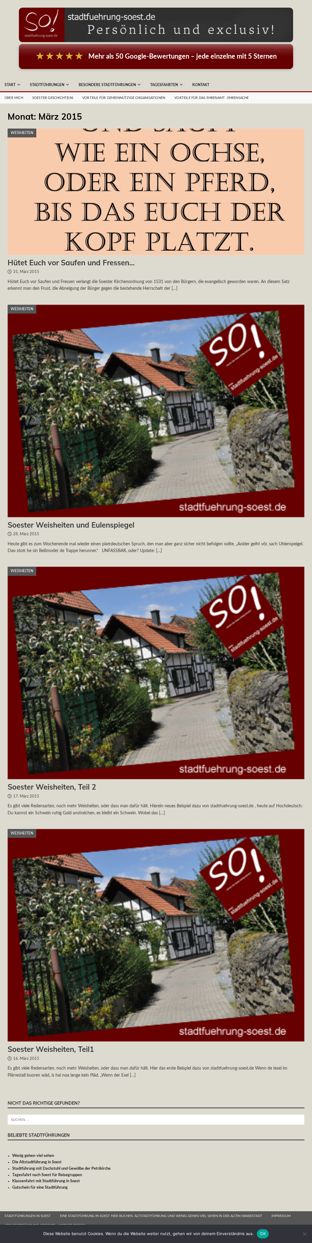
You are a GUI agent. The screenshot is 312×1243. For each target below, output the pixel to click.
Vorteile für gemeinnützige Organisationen (123, 98)
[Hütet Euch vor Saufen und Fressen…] (156, 192)
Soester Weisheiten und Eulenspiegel (71, 524)
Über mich (14, 98)
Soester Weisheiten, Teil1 (51, 1049)
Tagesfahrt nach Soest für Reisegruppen (47, 1175)
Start (10, 85)
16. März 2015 (26, 1059)
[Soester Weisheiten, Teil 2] (156, 673)
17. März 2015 (26, 796)
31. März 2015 (26, 272)
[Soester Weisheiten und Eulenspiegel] (156, 411)
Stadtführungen (47, 85)
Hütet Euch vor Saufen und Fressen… (71, 262)
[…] (174, 288)
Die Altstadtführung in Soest (37, 1162)
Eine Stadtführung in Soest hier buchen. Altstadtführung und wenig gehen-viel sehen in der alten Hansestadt (161, 1216)
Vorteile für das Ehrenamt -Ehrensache (211, 98)
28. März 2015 (26, 534)
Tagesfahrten (164, 85)
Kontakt (200, 85)
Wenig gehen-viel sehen (33, 1156)
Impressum (281, 1216)
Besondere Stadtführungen (107, 85)
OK (263, 1233)
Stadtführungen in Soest (28, 1216)
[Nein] (304, 1234)
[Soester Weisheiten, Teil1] (156, 935)
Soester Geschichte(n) (52, 98)
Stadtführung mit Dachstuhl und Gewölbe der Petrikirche (61, 1169)
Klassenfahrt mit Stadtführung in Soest (46, 1181)
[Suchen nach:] (156, 1120)
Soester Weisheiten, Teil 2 (52, 786)
